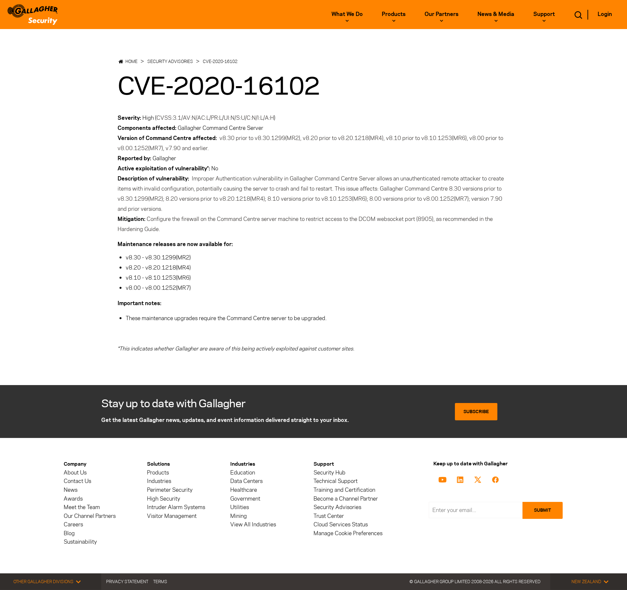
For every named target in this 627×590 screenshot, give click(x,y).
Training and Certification (344, 490)
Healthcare (243, 490)
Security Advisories (170, 61)
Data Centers (246, 481)
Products (158, 472)
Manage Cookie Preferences (348, 533)
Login (605, 14)
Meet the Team (82, 507)
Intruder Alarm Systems (176, 507)
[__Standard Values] (443, 479)
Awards (73, 499)
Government (245, 499)
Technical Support (336, 481)
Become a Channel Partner (346, 499)
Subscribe (476, 412)
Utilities (239, 507)
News (70, 490)
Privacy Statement (127, 581)
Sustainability (80, 542)
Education (242, 472)
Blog (69, 533)
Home (131, 61)
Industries (159, 481)
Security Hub (330, 472)
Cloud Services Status (341, 524)
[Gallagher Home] (32, 14)
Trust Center (329, 516)
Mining (238, 516)
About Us (75, 472)
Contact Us (77, 481)
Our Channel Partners (90, 516)
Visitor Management (172, 516)
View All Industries (253, 524)
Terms (160, 581)
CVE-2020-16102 (220, 61)
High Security (163, 499)
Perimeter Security (170, 490)
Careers (73, 524)
